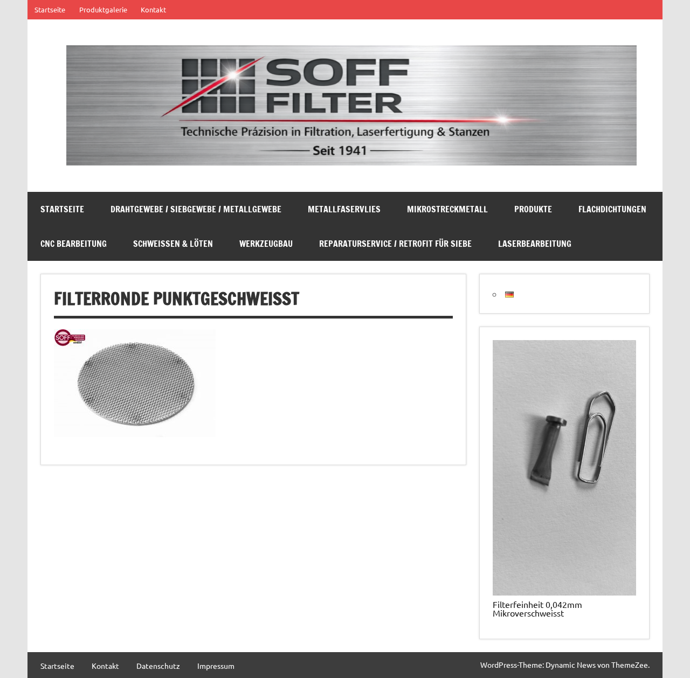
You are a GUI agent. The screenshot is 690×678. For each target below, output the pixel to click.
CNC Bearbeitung (73, 244)
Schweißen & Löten (173, 244)
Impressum (215, 665)
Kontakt (153, 9)
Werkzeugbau (266, 244)
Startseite (49, 9)
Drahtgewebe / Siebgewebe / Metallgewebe (196, 209)
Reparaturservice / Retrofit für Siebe (395, 244)
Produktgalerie (103, 9)
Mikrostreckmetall (447, 209)
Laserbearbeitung (534, 244)
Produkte (533, 209)
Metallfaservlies (344, 209)
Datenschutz (158, 665)
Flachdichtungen (612, 209)
